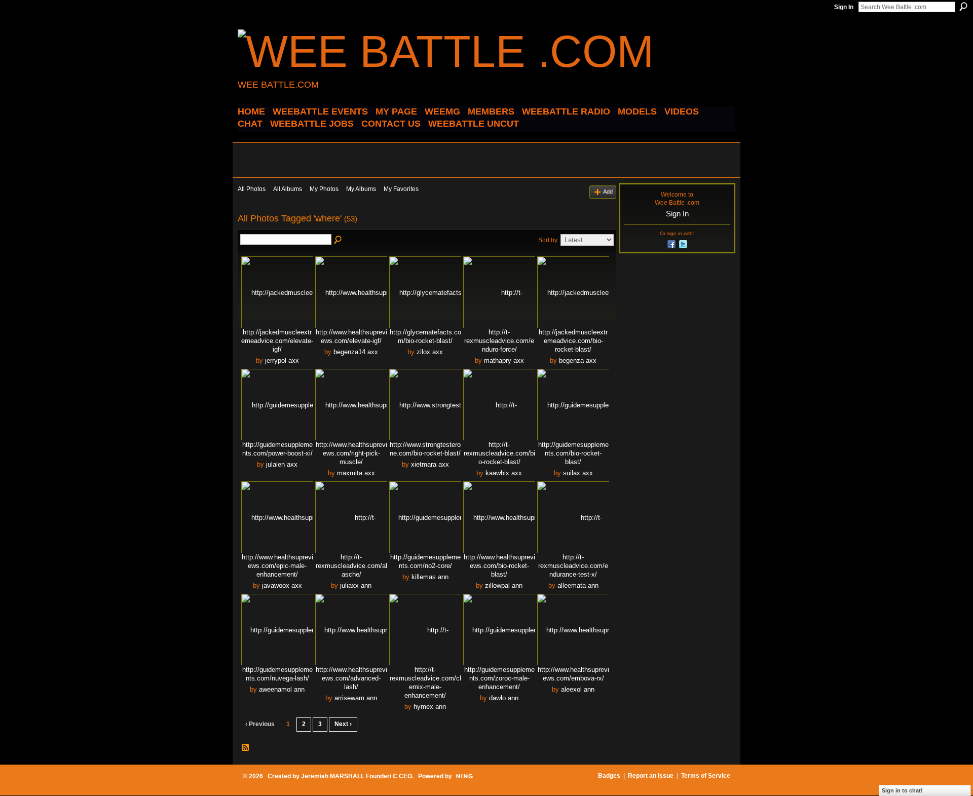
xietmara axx (430, 464)
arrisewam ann (355, 698)
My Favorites (401, 189)
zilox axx (430, 352)
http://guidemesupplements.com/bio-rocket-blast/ (573, 453)
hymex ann (430, 706)
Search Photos (338, 240)
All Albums (287, 189)
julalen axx (281, 464)
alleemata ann (577, 585)
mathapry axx (504, 360)
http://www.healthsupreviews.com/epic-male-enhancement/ (277, 565)
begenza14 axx (355, 352)
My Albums (361, 189)
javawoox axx (282, 585)
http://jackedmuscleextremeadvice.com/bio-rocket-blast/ (573, 340)
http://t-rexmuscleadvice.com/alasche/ (351, 565)
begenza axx (577, 360)
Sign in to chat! (902, 790)
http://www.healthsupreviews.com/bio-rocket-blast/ (499, 565)
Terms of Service (705, 775)
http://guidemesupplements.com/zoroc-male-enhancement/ (499, 678)
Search (963, 6)
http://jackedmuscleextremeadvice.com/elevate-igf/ (277, 340)
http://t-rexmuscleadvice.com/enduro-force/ (499, 340)
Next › (343, 724)
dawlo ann (503, 698)
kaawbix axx (503, 473)
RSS (245, 747)
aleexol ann (577, 689)
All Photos (252, 189)
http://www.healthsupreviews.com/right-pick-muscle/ (351, 453)
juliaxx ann (355, 585)
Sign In (843, 7)
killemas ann (429, 577)
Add (608, 191)
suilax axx (578, 473)
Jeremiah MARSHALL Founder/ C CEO (356, 776)
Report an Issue (650, 775)
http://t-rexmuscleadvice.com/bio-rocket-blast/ (499, 453)
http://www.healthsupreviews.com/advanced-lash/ (351, 678)
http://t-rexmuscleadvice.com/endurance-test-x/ (573, 565)
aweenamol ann (282, 689)
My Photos (324, 189)
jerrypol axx (282, 360)
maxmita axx (356, 473)
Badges (609, 775)
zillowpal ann (503, 585)
